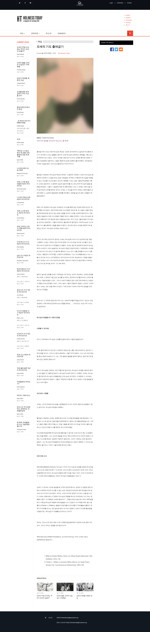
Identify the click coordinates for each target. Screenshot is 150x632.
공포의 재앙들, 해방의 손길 (23, 79)
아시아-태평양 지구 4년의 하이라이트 (23, 313)
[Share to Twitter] (116, 49)
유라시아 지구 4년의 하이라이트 (23, 291)
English (128, 15)
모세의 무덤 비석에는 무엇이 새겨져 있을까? (23, 49)
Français (128, 22)
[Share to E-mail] (121, 49)
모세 (18, 139)
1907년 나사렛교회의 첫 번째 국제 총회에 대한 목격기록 (23, 154)
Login (111, 3)
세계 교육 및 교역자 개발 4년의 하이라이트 (23, 228)
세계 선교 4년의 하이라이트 (23, 356)
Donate (129, 3)
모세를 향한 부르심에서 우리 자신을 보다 (23, 94)
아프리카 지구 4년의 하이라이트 (23, 335)
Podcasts (62, 33)
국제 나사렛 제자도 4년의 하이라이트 (23, 213)
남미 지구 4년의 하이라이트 (23, 256)
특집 (40, 41)
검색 (130, 33)
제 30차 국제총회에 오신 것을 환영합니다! (23, 424)
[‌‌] (19, 3)
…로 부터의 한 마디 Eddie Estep (24, 122)
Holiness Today (65, 53)
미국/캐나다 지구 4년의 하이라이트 (23, 243)
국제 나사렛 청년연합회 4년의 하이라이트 (23, 184)
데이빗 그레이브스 (23, 395)
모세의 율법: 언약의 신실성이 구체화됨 (23, 64)
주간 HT (49, 33)
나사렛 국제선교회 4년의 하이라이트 (23, 198)
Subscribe (120, 3)
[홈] (30, 19)
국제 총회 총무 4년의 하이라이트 (23, 369)
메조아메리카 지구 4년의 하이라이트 (23, 270)
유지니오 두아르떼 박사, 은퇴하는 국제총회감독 (23, 409)
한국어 (128, 25)
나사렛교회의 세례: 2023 (23, 169)
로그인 (51, 617)
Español (128, 17)
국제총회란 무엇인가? (23, 383)
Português (129, 20)
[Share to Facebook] (112, 49)
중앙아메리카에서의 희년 (23, 108)
